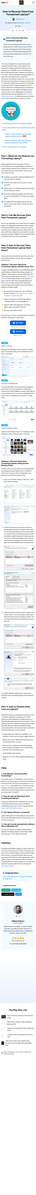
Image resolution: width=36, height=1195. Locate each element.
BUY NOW (19, 323)
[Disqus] (18, 978)
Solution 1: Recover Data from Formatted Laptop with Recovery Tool (18, 135)
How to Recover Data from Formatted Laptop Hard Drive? (18, 129)
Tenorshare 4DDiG (7, 866)
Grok (19, 894)
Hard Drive (27, 22)
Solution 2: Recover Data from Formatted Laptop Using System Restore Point (18, 142)
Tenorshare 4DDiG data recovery (11, 808)
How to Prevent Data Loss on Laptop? (14, 147)
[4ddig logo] (4, 2)
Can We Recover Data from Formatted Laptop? (17, 123)
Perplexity (17, 890)
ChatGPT (6, 890)
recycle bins (16, 295)
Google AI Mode (8, 894)
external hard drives (20, 293)
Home (5, 1052)
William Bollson (20, 19)
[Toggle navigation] (33, 2)
